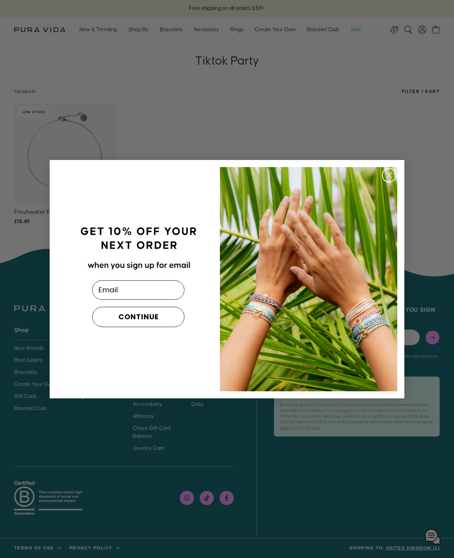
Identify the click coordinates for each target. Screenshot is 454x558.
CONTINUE (138, 317)
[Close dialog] (389, 175)
